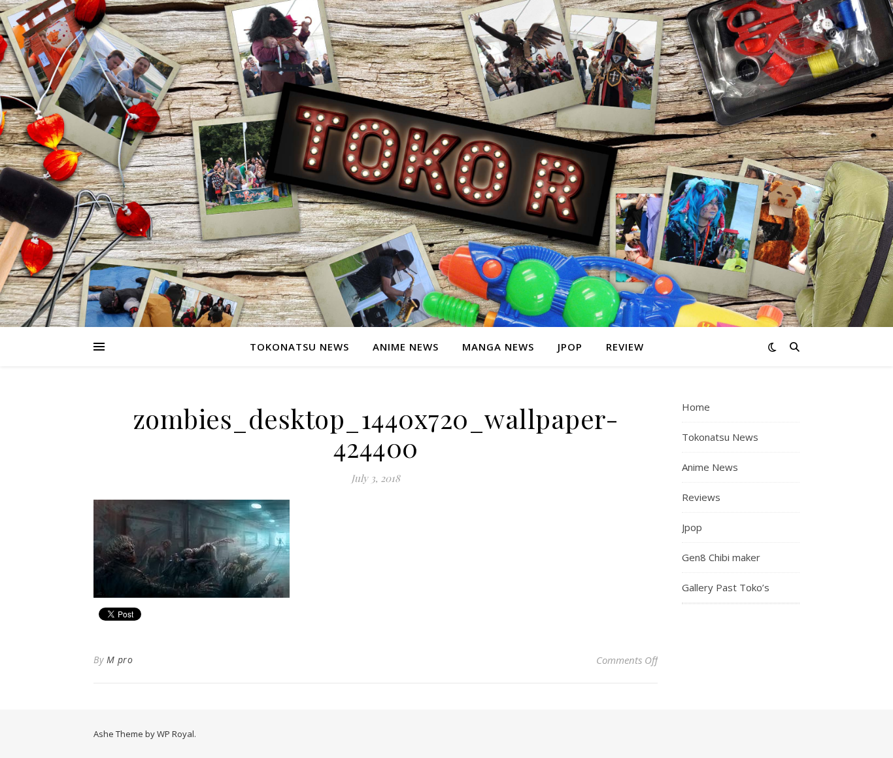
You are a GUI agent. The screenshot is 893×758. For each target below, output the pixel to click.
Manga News (498, 346)
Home (696, 406)
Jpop (570, 346)
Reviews (701, 497)
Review (625, 346)
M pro (120, 659)
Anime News (406, 346)
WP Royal (175, 734)
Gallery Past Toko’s (725, 587)
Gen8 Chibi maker (721, 557)
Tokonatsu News (299, 346)
